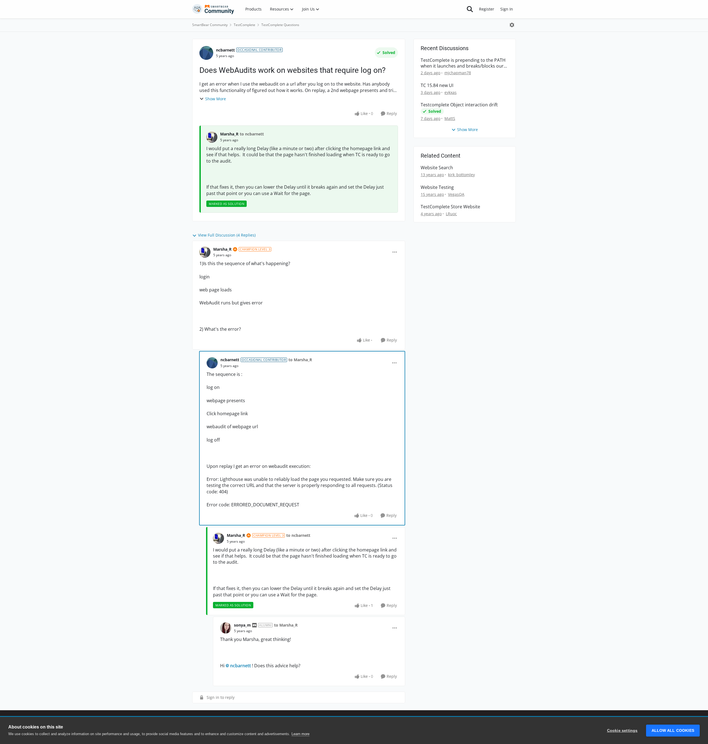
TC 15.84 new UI (437, 85)
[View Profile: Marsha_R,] (211, 137)
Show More (215, 98)
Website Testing (437, 187)
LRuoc (451, 213)
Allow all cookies (673, 730)
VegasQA (456, 194)
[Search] (470, 9)
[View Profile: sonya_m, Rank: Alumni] (225, 627)
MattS (449, 118)
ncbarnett (225, 50)
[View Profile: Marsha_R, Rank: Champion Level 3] (204, 252)
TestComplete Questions (280, 24)
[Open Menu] (512, 25)
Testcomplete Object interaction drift (459, 105)
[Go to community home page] (213, 9)
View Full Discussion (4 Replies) (227, 235)
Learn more (300, 734)
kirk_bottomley (461, 174)
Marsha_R (229, 134)
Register (486, 9)
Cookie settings (622, 730)
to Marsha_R (300, 359)
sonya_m (242, 625)
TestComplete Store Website (450, 207)
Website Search (437, 168)
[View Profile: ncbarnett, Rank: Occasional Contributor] (206, 53)
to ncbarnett (252, 134)
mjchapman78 (457, 72)
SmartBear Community (210, 24)
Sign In (506, 9)
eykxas (450, 92)
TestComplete (244, 24)
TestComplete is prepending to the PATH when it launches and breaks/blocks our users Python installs (463, 63)
